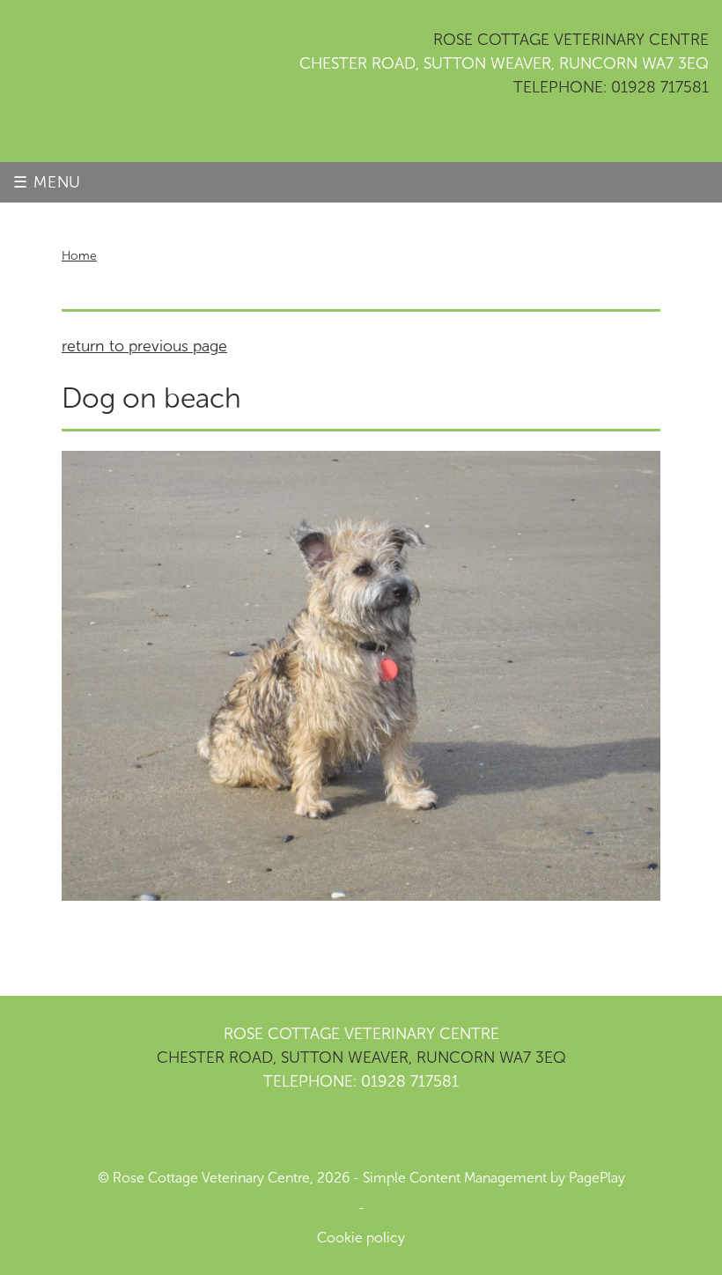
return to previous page (144, 346)
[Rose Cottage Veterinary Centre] (83, 81)
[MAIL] (384, 1130)
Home (79, 255)
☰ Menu (47, 182)
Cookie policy (361, 1237)
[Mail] (691, 127)
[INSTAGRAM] (338, 1130)
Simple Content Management (455, 1177)
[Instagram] (645, 127)
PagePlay (597, 1177)
